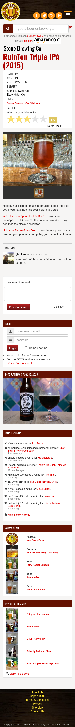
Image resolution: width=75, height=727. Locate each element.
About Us (37, 692)
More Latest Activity (19, 515)
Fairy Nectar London (38, 565)
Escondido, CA (16, 94)
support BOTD (35, 36)
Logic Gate (50, 496)
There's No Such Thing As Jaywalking (37, 466)
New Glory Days (35, 540)
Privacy (37, 703)
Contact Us (37, 711)
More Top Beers (19, 673)
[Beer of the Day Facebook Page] (36, 17)
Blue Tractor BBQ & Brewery (42, 552)
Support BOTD (37, 696)
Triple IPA (12, 78)
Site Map (37, 707)
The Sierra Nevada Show (43, 481)
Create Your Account (19, 363)
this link (27, 40)
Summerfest (33, 577)
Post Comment (18, 307)
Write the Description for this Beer (23, 216)
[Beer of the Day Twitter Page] (44, 17)
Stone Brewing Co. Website (23, 103)
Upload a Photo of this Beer (19, 230)
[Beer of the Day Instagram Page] (51, 17)
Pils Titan (50, 474)
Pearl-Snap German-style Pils (43, 663)
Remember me (38, 348)
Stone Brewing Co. (23, 48)
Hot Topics (38, 443)
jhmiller (21, 254)
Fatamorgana (45, 457)
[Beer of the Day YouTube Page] (59, 17)
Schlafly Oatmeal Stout (39, 651)
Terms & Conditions (37, 700)
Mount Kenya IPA (36, 589)
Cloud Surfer (43, 489)
